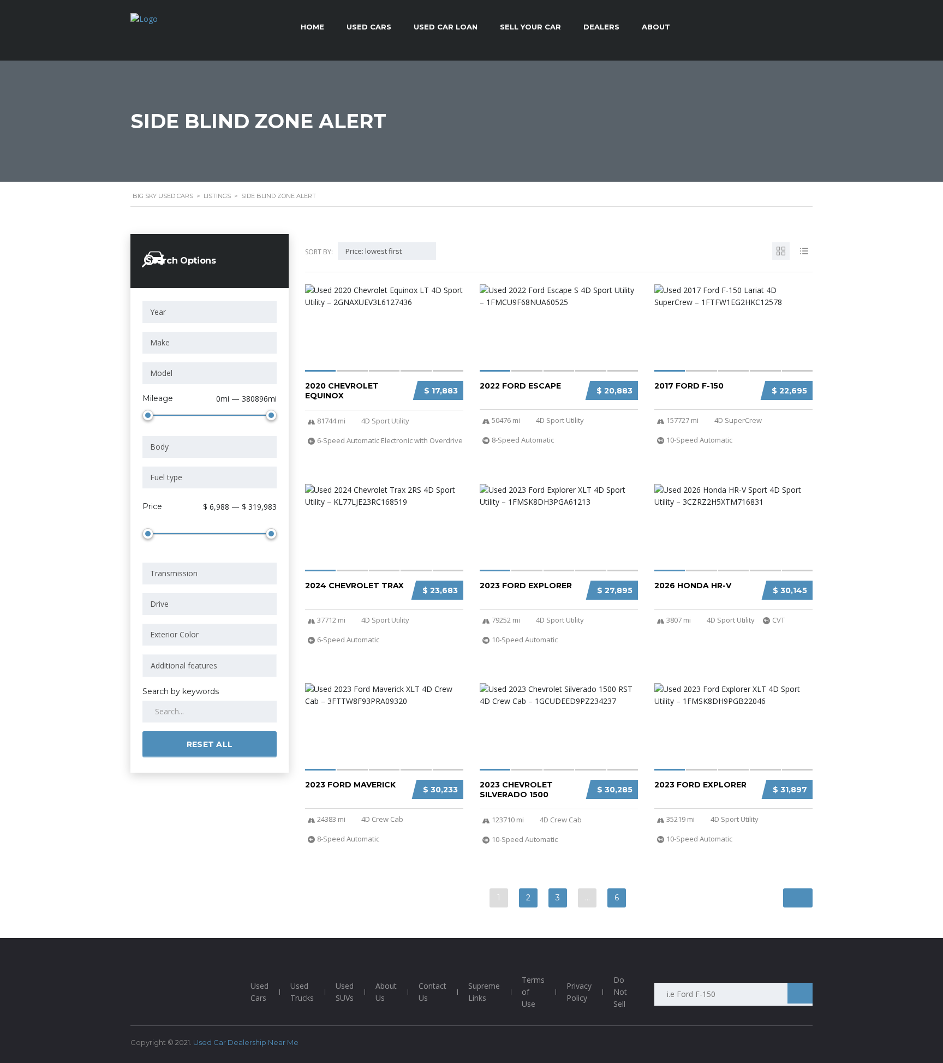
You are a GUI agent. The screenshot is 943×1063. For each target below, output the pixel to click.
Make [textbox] (160, 342)
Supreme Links (484, 992)
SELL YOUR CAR (530, 26)
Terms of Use (533, 992)
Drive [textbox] (159, 604)
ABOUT (656, 26)
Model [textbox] (161, 373)
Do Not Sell (620, 992)
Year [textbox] (158, 312)
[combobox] (209, 312)
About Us (386, 992)
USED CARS (369, 26)
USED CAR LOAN (446, 26)
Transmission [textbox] (174, 573)
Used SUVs (345, 992)
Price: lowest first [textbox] (373, 251)
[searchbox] (209, 666)
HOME (312, 26)
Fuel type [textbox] (166, 477)
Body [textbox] (159, 446)
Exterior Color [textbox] (174, 634)
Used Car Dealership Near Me (246, 1042)
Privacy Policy (579, 992)
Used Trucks (302, 992)
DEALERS (601, 26)
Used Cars (259, 992)
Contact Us (432, 992)
